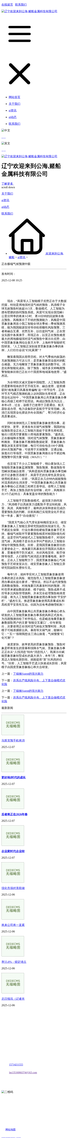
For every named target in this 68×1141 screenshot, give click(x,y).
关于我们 (7, 193)
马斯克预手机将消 (13, 740)
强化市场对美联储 (13, 888)
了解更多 (7, 183)
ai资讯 (5, 200)
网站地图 (10, 1129)
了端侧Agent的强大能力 (28, 673)
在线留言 (7, 4)
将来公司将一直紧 (13, 924)
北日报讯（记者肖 (13, 998)
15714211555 (16, 1064)
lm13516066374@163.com (23, 1072)
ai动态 (5, 206)
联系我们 (21, 4)
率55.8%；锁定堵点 (13, 961)
